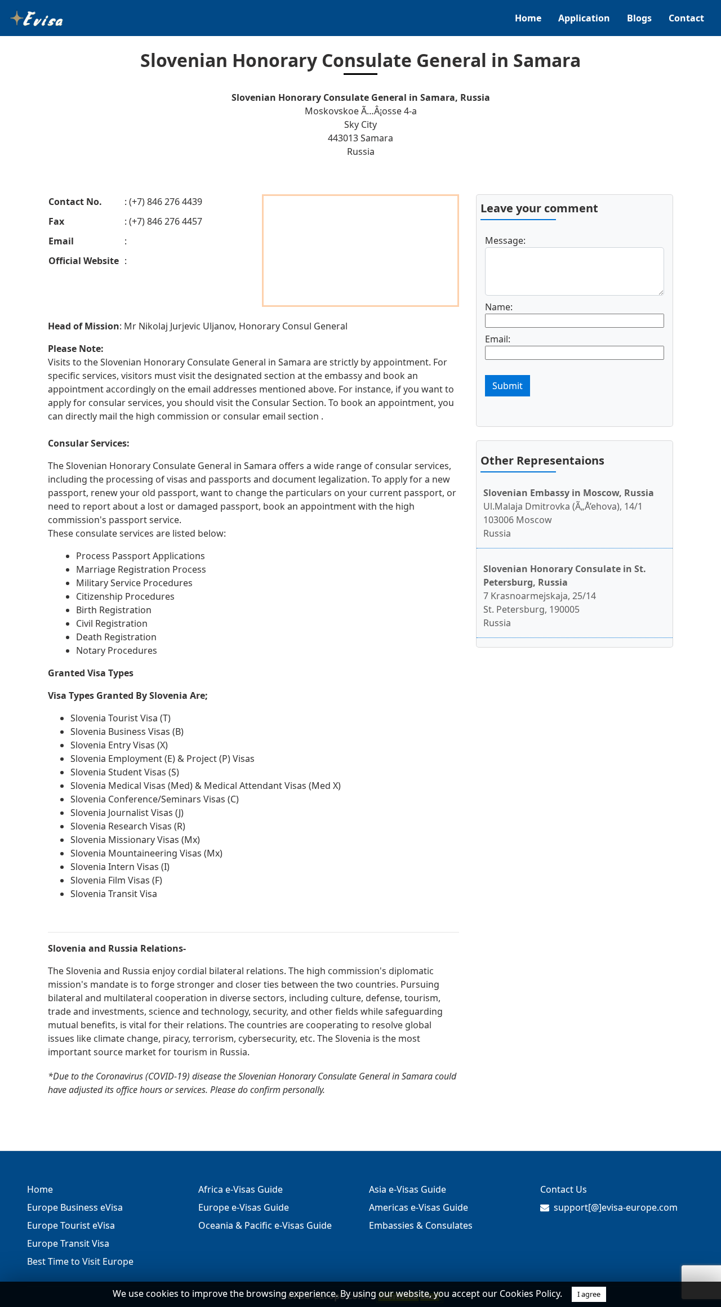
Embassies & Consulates (421, 1225)
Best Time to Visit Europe (80, 1261)
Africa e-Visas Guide (240, 1189)
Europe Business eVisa (75, 1207)
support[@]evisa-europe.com (616, 1207)
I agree (588, 1294)
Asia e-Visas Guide (407, 1189)
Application (584, 18)
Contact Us (563, 1189)
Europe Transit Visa (68, 1243)
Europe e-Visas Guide (243, 1207)
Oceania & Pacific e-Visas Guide (265, 1225)
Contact (686, 18)
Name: (499, 307)
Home (528, 18)
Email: (497, 339)
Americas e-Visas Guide (418, 1207)
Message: (505, 240)
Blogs (639, 18)
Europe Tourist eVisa (71, 1225)
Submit (507, 386)
